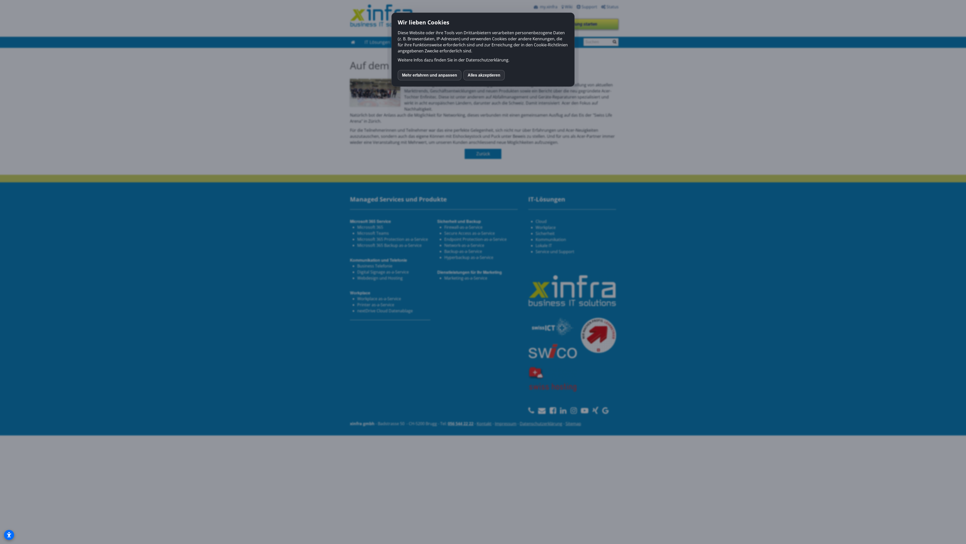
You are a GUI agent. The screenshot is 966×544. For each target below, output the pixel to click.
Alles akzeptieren (484, 75)
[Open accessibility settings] (9, 535)
